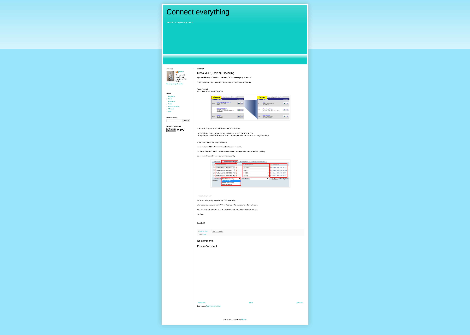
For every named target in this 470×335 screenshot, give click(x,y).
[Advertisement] (235, 44)
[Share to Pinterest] (222, 231)
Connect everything (197, 12)
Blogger (244, 319)
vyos (169, 111)
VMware (171, 109)
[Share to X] (217, 231)
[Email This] (213, 231)
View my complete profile (174, 84)
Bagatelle (171, 96)
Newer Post (201, 303)
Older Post (299, 303)
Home (251, 303)
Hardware (171, 101)
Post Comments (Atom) (213, 306)
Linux (170, 104)
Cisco (204, 234)
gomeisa (181, 72)
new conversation (174, 106)
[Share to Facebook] (220, 231)
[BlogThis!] (215, 231)
